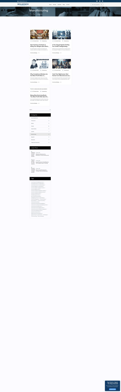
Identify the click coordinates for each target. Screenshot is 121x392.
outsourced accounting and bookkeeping (37, 203)
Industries (59, 4)
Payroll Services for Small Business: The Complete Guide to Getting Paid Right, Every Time (42, 163)
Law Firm (40, 131)
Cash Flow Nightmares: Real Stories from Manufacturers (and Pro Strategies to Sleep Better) (61, 74)
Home (30, 14)
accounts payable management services (37, 187)
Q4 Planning (45, 214)
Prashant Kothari (36, 70)
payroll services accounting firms (36, 213)
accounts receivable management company (38, 190)
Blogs (64, 4)
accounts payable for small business (37, 186)
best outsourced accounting (35, 196)
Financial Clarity (42, 199)
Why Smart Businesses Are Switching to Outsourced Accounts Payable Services (42, 155)
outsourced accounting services (36, 206)
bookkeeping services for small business (37, 197)
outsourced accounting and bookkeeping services (39, 204)
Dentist (40, 123)
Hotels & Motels (40, 128)
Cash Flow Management (35, 199)
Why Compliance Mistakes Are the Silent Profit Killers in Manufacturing (39, 74)
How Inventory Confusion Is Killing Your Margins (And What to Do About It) (39, 45)
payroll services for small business (36, 214)
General (40, 126)
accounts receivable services (35, 193)
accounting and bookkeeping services (37, 182)
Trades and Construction (40, 142)
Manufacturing (44, 70)
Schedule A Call (112, 389)
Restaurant (40, 139)
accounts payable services (35, 189)
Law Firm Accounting (41, 200)
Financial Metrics (34, 200)
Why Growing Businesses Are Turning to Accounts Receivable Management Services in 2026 (42, 171)
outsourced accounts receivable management (38, 209)
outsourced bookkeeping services (36, 210)
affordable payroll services (35, 194)
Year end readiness (41, 216)
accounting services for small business (37, 183)
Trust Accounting (34, 216)
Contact (67, 4)
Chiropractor (40, 120)
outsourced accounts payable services (37, 207)
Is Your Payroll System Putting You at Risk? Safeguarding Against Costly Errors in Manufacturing (60, 45)
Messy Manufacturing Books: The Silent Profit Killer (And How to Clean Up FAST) (39, 96)
